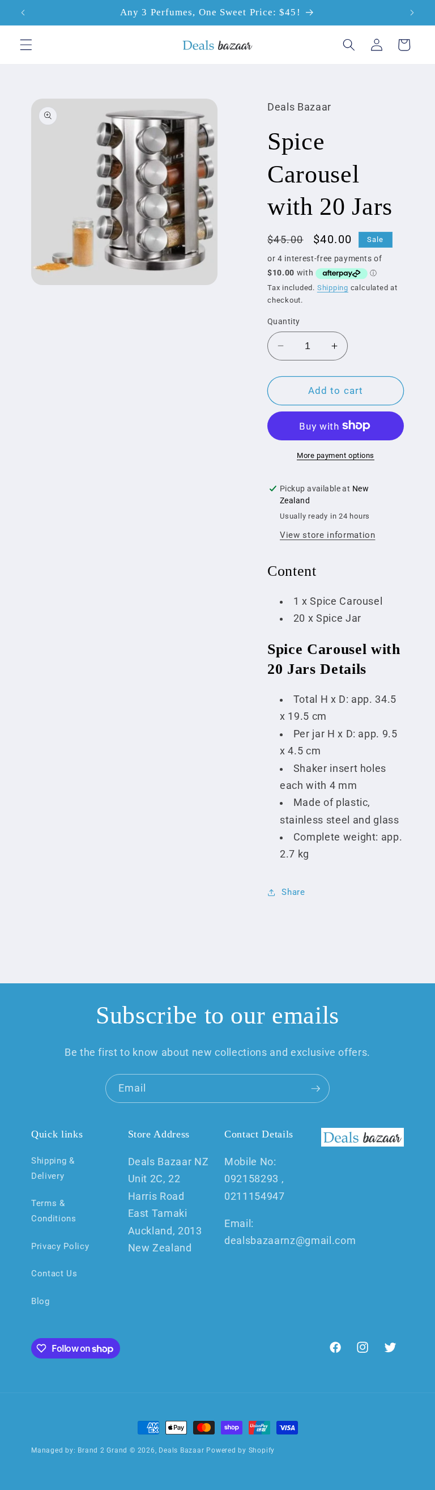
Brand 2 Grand (102, 1450)
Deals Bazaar (181, 1450)
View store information (328, 535)
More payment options (335, 455)
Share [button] (293, 892)
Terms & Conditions (53, 1211)
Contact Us (54, 1273)
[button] (26, 44)
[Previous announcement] (23, 12)
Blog (40, 1301)
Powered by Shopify (240, 1450)
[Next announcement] (411, 12)
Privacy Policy (60, 1246)
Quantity (283, 321)
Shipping (332, 287)
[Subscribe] (315, 1088)
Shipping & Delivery (53, 1168)
